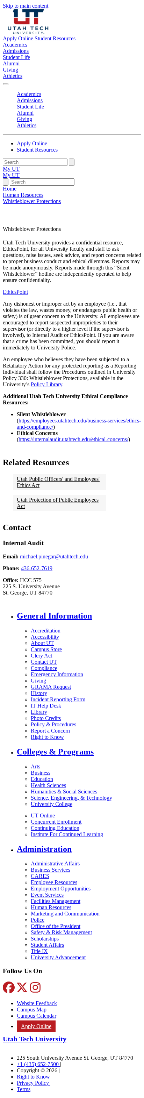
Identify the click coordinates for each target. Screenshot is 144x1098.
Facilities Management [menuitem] (55, 901)
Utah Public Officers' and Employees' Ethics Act (58, 482)
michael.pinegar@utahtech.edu (54, 556)
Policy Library (46, 384)
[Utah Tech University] (28, 32)
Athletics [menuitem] (12, 76)
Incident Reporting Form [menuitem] (58, 699)
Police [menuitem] (37, 920)
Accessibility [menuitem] (45, 637)
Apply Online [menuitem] (36, 1026)
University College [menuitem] (51, 804)
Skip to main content (25, 6)
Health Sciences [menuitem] (48, 785)
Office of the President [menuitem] (55, 926)
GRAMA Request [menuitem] (51, 687)
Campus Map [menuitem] (31, 1009)
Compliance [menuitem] (44, 668)
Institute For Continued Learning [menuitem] (67, 834)
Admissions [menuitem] (16, 51)
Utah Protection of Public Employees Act (58, 503)
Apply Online (18, 38)
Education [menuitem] (42, 779)
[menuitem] (79, 616)
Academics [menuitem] (15, 45)
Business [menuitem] (40, 773)
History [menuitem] (39, 693)
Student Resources (55, 38)
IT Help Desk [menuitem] (46, 706)
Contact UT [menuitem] (44, 662)
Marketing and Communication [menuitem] (65, 914)
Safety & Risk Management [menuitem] (61, 932)
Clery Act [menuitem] (41, 656)
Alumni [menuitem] (11, 63)
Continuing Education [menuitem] (55, 828)
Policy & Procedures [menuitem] (53, 724)
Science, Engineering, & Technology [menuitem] (71, 798)
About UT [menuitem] (42, 643)
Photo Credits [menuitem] (46, 718)
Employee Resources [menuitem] (54, 882)
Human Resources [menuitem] (51, 907)
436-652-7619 (36, 568)
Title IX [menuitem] (39, 951)
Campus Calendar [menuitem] (36, 1016)
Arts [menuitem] (35, 766)
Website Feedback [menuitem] (37, 1003)
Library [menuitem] (39, 712)
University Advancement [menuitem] (58, 957)
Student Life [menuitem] (16, 57)
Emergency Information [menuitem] (57, 674)
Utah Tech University (34, 1039)
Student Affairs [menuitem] (47, 945)
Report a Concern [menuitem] (50, 731)
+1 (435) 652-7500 (38, 1064)
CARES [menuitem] (40, 876)
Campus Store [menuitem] (46, 649)
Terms (23, 1089)
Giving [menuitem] (10, 70)
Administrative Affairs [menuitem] (55, 863)
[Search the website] (71, 162)
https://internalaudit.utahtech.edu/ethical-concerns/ (73, 439)
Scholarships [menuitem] (45, 939)
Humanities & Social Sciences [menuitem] (64, 791)
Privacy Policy (33, 1083)
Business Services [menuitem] (50, 870)
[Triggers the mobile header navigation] (5, 84)
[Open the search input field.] (5, 182)
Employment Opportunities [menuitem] (61, 888)
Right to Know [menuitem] (47, 737)
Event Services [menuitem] (47, 895)
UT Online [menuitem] (43, 815)
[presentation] (32, 201)
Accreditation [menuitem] (45, 630)
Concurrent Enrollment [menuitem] (56, 822)
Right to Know (34, 1077)
